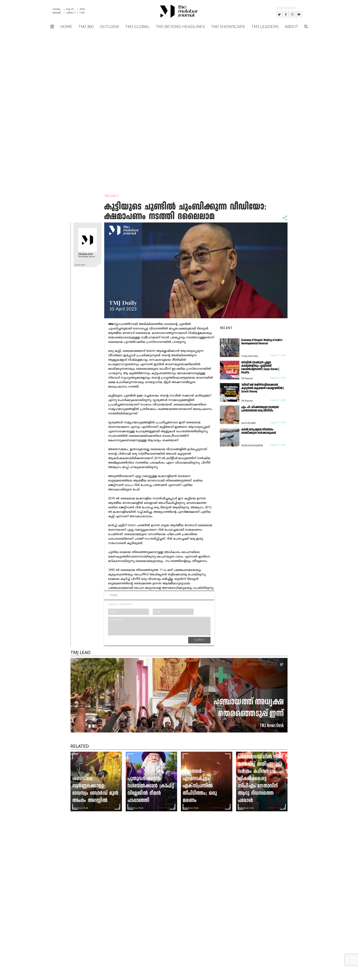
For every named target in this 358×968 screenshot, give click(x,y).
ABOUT (291, 26)
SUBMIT (199, 640)
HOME (66, 26)
